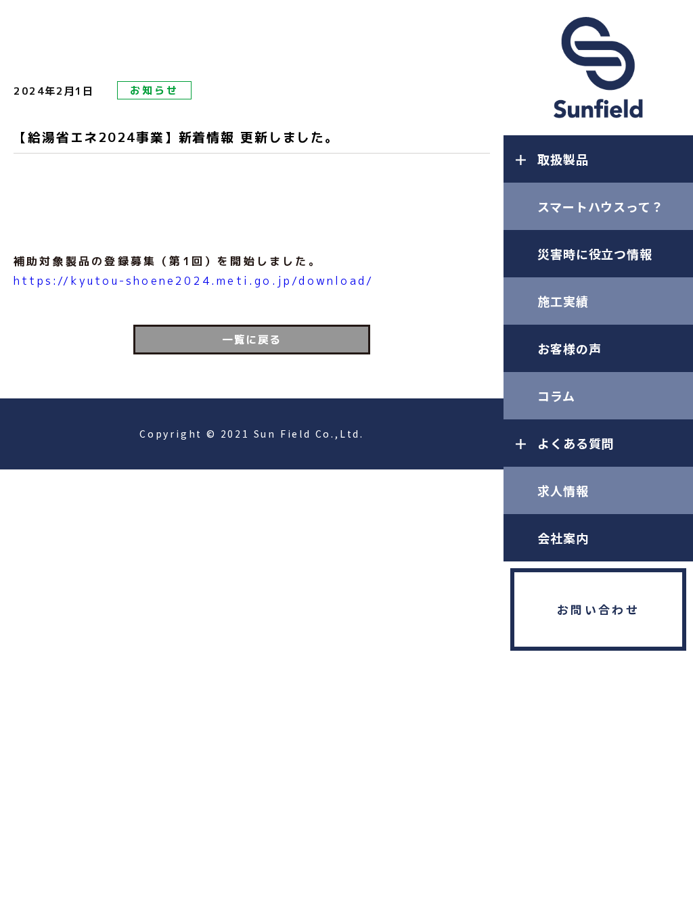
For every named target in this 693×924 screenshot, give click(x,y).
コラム (556, 396)
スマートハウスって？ (600, 206)
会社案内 (563, 538)
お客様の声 (569, 348)
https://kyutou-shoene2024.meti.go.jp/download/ (194, 280)
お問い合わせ (598, 609)
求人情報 (563, 490)
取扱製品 (563, 159)
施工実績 (563, 301)
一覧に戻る (252, 339)
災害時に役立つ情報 (594, 253)
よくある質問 (575, 443)
